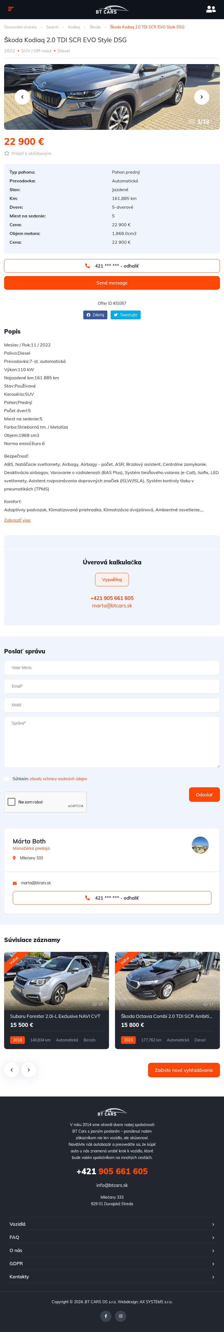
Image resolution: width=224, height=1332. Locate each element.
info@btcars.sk (112, 1185)
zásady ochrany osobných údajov (58, 778)
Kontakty (19, 1276)
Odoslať (204, 794)
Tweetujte (128, 314)
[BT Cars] (112, 9)
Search (52, 27)
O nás (16, 1250)
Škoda (95, 27)
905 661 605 (112, 1171)
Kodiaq (74, 27)
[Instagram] (120, 1316)
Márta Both (29, 841)
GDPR (16, 1263)
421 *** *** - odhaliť (116, 266)
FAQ (14, 1237)
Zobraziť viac (17, 520)
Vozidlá (17, 1224)
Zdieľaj (98, 314)
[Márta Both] (200, 845)
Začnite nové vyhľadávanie (184, 1070)
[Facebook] (105, 1316)
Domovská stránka (20, 27)
